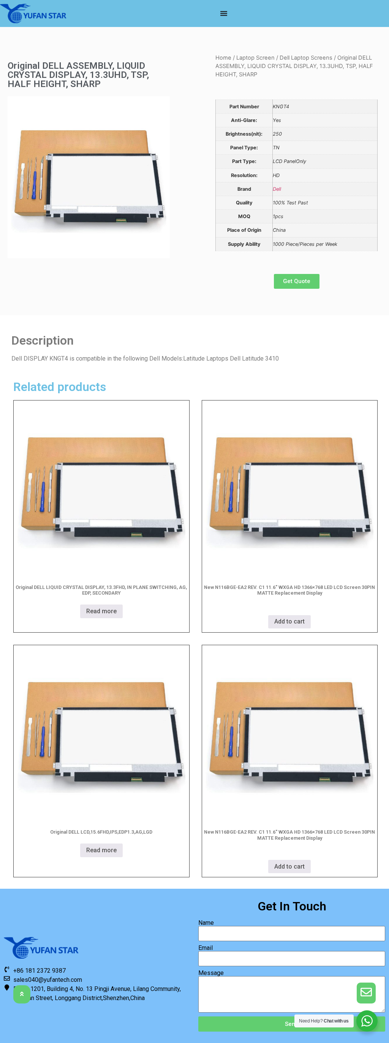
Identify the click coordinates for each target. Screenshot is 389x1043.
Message (211, 973)
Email (205, 948)
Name (206, 923)
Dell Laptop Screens (306, 57)
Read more (101, 611)
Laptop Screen (255, 57)
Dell (277, 189)
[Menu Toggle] (224, 13)
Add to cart (289, 621)
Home (223, 57)
